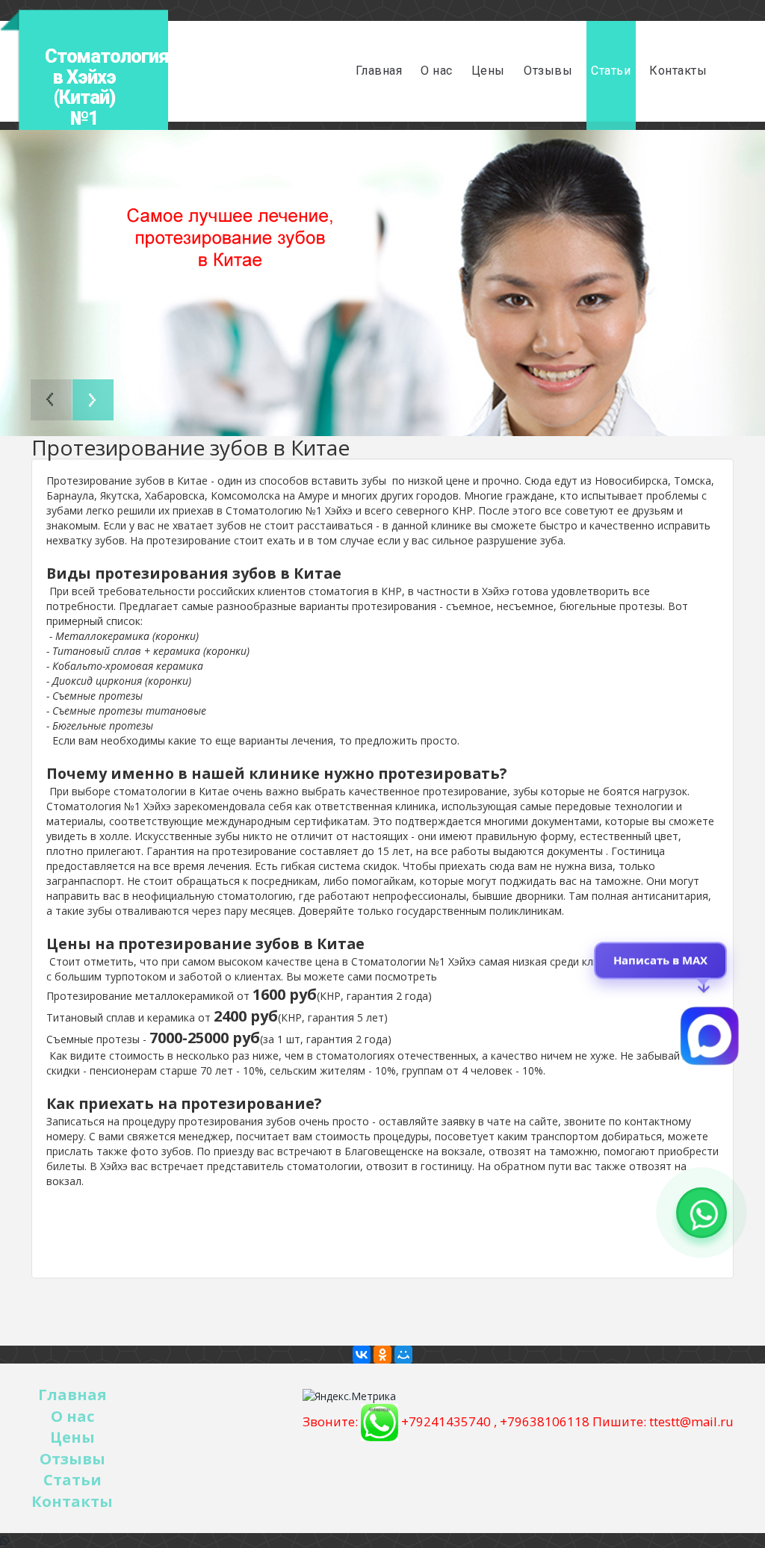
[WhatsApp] (4, 1540)
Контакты (678, 70)
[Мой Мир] (403, 1355)
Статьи (611, 70)
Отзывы (548, 70)
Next (93, 399)
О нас (437, 70)
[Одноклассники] (382, 1355)
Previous (51, 399)
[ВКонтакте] (362, 1355)
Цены (488, 70)
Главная (379, 70)
